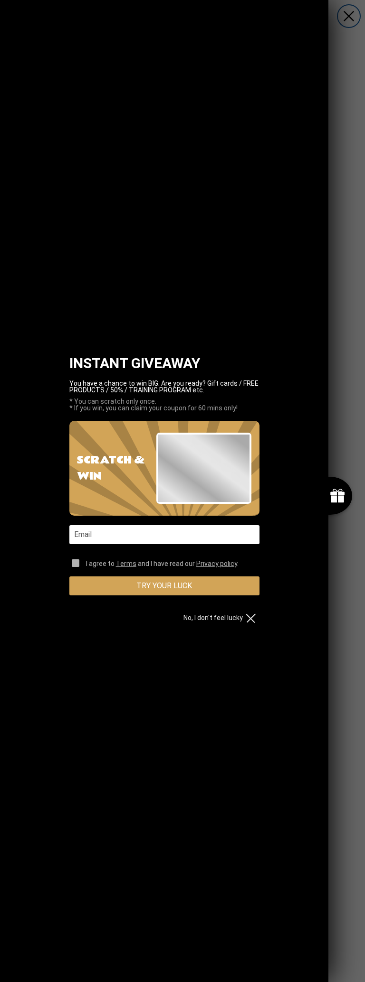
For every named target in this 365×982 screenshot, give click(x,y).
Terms (126, 563)
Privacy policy (216, 563)
